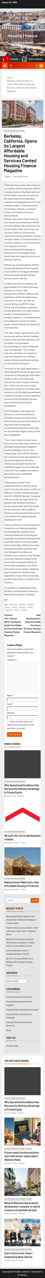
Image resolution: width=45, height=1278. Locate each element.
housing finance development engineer (18, 1148)
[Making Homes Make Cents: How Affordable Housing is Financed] (22, 861)
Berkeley (22, 605)
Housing (22, 607)
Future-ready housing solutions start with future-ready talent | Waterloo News (22, 931)
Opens (16, 610)
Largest (30, 607)
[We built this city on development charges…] (22, 815)
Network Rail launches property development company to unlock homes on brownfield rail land (20, 942)
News (8, 1030)
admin (8, 177)
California (30, 605)
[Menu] (10, 66)
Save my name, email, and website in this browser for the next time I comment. (20, 724)
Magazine (8, 610)
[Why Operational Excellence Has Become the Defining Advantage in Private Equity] (22, 764)
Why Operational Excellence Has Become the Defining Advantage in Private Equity (21, 789)
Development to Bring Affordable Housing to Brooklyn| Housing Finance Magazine (32, 623)
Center (7, 607)
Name (10, 695)
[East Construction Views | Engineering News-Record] (22, 1232)
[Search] (36, 65)
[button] (10, 66)
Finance (14, 607)
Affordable (13, 605)
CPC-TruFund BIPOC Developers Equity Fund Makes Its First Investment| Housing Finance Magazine (13, 625)
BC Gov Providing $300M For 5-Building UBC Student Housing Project (20, 962)
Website (10, 713)
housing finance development (14, 130)
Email (10, 704)
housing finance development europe (22, 1010)
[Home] (4, 66)
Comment (12, 660)
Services (24, 610)
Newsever (35, 1272)
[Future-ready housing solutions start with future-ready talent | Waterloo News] (22, 1132)
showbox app (12, 1046)
